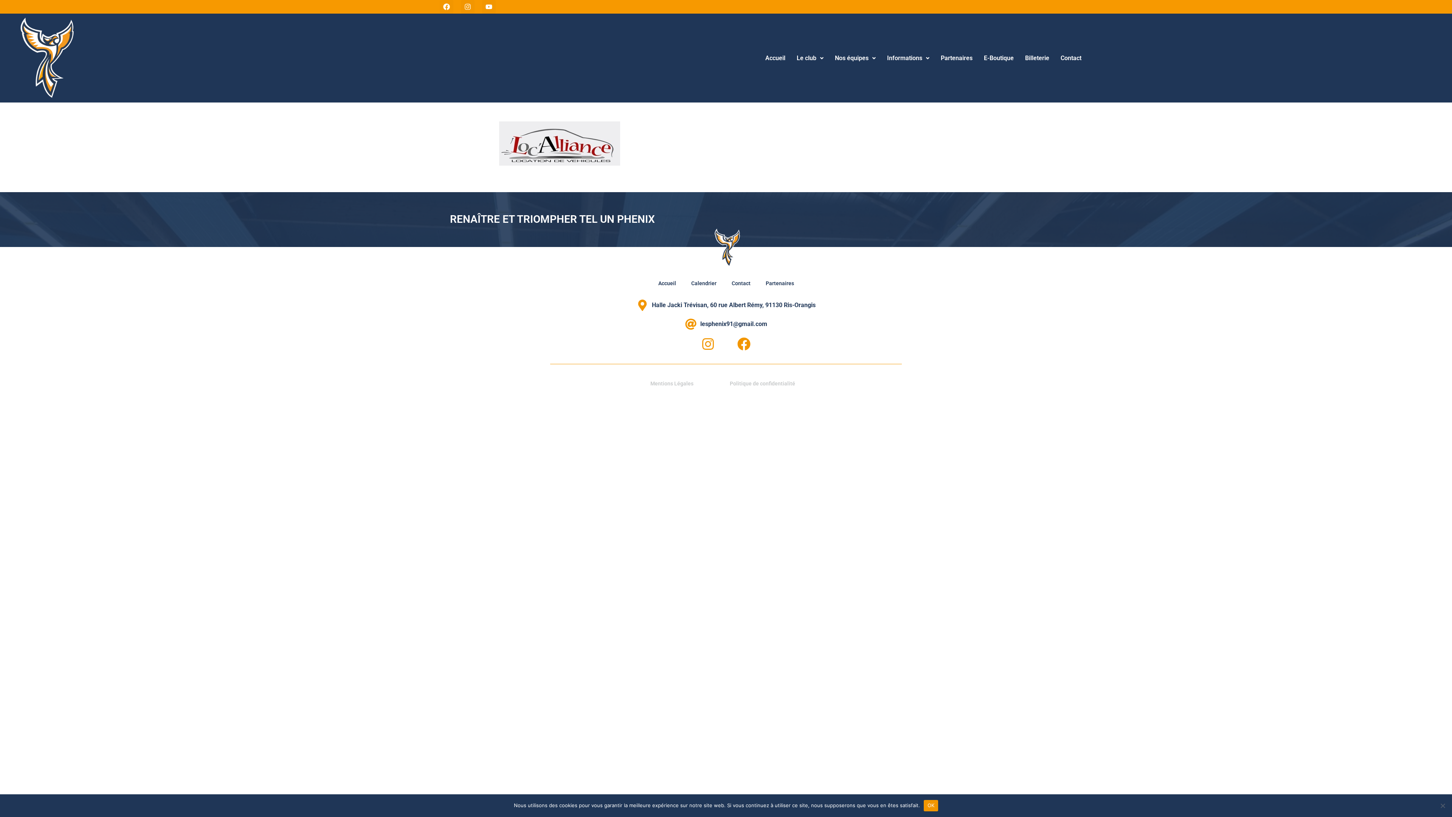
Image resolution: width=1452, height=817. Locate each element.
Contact (1071, 58)
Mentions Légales (671, 384)
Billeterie (1037, 58)
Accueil (775, 58)
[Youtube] (489, 7)
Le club (806, 58)
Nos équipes (852, 58)
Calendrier (704, 283)
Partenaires (957, 58)
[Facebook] (446, 7)
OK (931, 805)
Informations (904, 58)
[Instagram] (468, 7)
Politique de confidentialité (762, 384)
